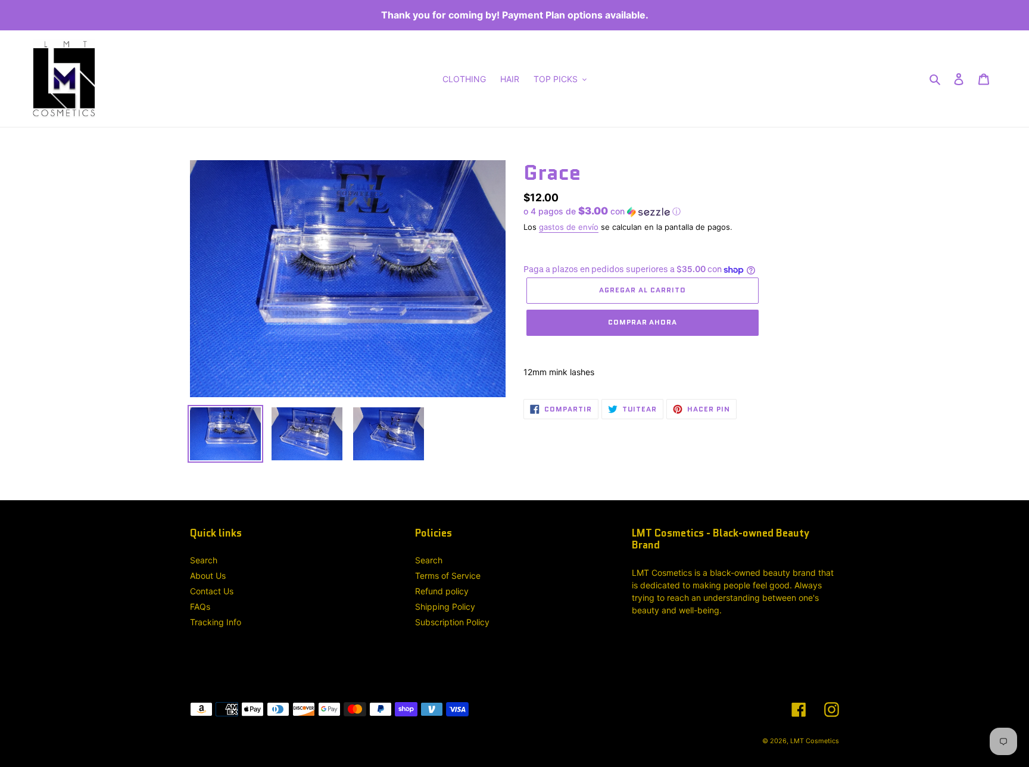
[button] (602, 211)
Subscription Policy (452, 622)
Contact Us (211, 591)
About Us (208, 575)
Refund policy (442, 591)
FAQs (200, 606)
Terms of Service (448, 575)
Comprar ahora (642, 322)
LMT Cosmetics (814, 741)
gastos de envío (568, 227)
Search (203, 560)
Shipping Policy (445, 606)
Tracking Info (215, 622)
